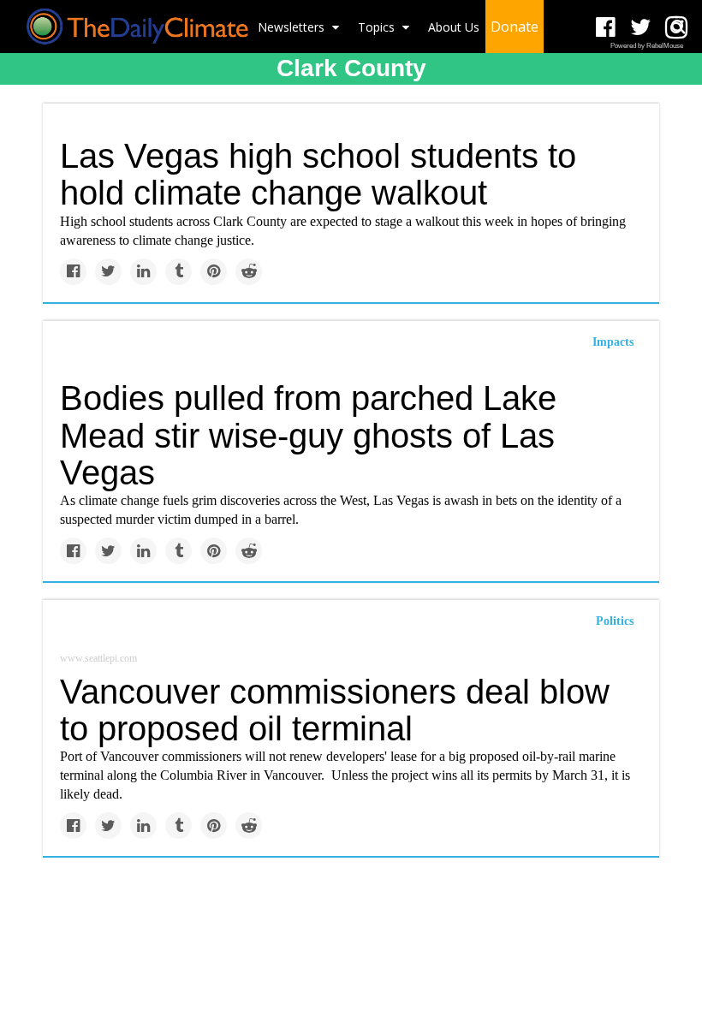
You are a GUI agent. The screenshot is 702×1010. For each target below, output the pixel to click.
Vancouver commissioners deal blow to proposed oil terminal (335, 710)
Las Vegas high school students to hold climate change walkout (318, 174)
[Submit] (678, 26)
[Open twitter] (640, 28)
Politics (615, 621)
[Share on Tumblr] (178, 271)
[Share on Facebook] (73, 271)
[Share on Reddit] (248, 271)
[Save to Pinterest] (213, 271)
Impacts (613, 342)
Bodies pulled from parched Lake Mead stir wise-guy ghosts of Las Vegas (308, 434)
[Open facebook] (605, 28)
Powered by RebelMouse (646, 46)
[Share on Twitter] (108, 271)
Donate (514, 26)
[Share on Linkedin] (143, 271)
